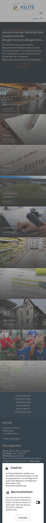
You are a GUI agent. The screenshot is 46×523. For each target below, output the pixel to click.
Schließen (22, 518)
